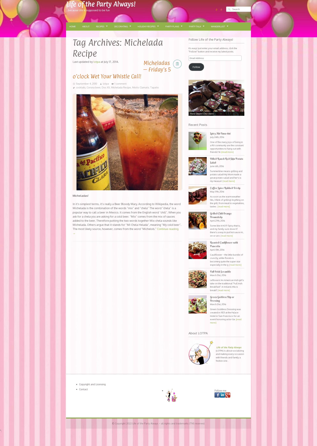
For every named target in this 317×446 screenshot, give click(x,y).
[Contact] (221, 9)
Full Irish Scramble (220, 271)
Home (72, 26)
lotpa (106, 83)
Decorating (121, 26)
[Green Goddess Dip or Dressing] (198, 304)
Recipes (100, 26)
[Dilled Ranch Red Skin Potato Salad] (198, 166)
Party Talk (195, 26)
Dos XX (106, 87)
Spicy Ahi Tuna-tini (220, 133)
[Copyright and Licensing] (216, 9)
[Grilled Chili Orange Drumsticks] (198, 221)
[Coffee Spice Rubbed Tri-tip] (198, 195)
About (85, 26)
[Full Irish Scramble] (198, 279)
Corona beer (93, 87)
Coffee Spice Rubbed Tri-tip (225, 188)
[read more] (227, 151)
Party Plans (172, 26)
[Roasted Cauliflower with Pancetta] (198, 250)
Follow (196, 67)
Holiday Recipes (147, 26)
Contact (83, 389)
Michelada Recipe (121, 87)
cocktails (81, 87)
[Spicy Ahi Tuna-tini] (198, 141)
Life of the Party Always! (101, 4)
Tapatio (154, 87)
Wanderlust (218, 26)
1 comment (121, 83)
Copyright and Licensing (92, 384)
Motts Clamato (140, 87)
